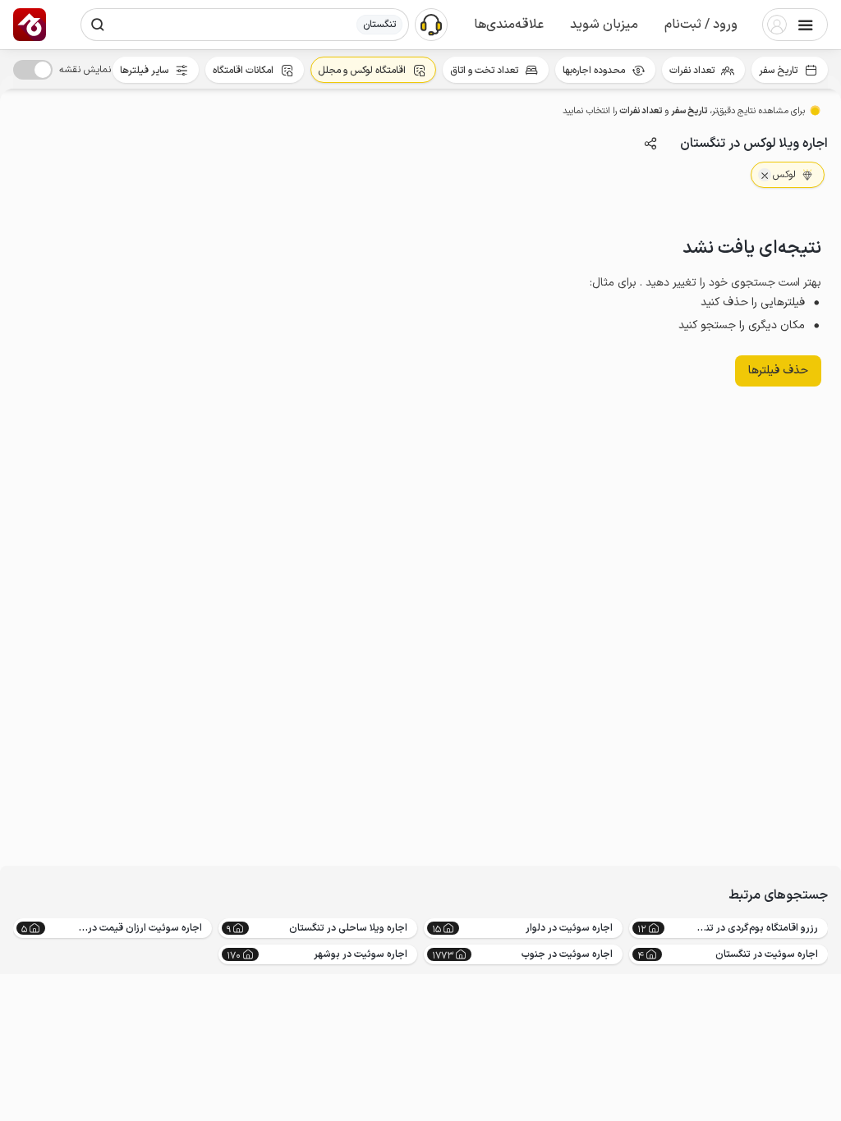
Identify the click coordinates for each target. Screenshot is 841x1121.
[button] (701, 24)
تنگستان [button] (379, 24)
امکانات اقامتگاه (243, 70)
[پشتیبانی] (431, 24)
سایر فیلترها (144, 70)
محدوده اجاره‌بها (594, 70)
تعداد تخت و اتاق (484, 70)
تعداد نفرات (692, 70)
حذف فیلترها (778, 370)
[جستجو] (98, 24)
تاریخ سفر (778, 70)
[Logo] (29, 24)
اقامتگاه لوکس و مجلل (362, 70)
